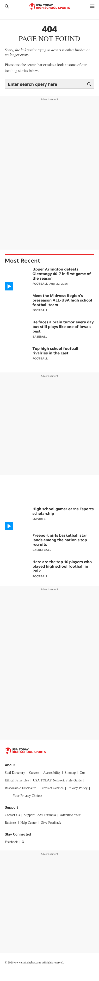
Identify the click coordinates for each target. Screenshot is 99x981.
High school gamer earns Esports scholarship (63, 511)
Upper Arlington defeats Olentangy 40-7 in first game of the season (61, 274)
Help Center (28, 822)
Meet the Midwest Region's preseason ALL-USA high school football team (62, 300)
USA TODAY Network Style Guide (57, 780)
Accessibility (52, 772)
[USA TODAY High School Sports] (49, 6)
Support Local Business (40, 814)
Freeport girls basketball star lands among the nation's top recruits (59, 540)
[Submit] (89, 83)
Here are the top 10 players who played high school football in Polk (62, 566)
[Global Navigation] (92, 6)
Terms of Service (51, 788)
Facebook (11, 841)
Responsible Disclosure (20, 788)
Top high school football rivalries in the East (55, 350)
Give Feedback (51, 822)
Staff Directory (15, 772)
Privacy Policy (77, 788)
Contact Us (12, 814)
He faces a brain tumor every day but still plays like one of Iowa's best (63, 326)
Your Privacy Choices (27, 795)
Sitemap (70, 772)
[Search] (7, 6)
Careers (34, 772)
